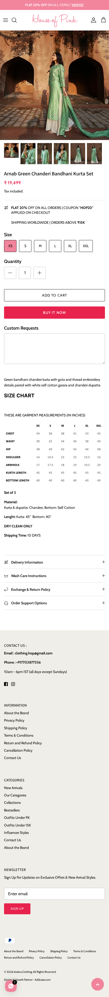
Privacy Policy (14, 720)
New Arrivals (13, 787)
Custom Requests (21, 328)
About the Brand (16, 713)
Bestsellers (12, 810)
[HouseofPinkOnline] (54, 20)
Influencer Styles (16, 832)
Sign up (17, 908)
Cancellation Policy (18, 750)
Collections (12, 802)
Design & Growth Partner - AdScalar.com (27, 979)
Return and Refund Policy (23, 743)
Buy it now (54, 312)
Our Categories (15, 795)
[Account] (92, 20)
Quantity (12, 261)
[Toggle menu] (5, 20)
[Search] (16, 20)
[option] (54, 85)
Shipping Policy (15, 728)
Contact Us (12, 757)
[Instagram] (13, 684)
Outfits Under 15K (17, 825)
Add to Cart (54, 295)
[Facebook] (6, 684)
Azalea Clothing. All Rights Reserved (35, 972)
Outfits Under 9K (17, 817)
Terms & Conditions (18, 735)
